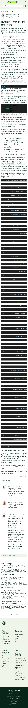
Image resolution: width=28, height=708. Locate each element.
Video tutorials (6, 661)
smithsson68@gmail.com (13, 14)
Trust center (14, 701)
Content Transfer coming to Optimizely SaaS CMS (10, 591)
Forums (17, 636)
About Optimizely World (14, 696)
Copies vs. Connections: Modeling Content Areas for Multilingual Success (12, 579)
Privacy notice (14, 698)
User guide (5, 660)
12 (14, 11)
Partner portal (6, 656)
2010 (11, 11)
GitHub (4, 663)
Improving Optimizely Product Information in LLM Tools (11, 602)
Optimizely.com (6, 636)
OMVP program (19, 634)
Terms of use (14, 700)
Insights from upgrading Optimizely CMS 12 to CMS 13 (13, 566)
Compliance (14, 703)
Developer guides (7, 658)
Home (2, 11)
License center (6, 643)
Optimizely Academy (5, 666)
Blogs (6, 11)
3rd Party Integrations (14, 705)
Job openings (6, 641)
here (12, 177)
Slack (16, 640)
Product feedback (20, 642)
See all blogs (14, 614)
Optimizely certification (5, 638)
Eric (9, 502)
